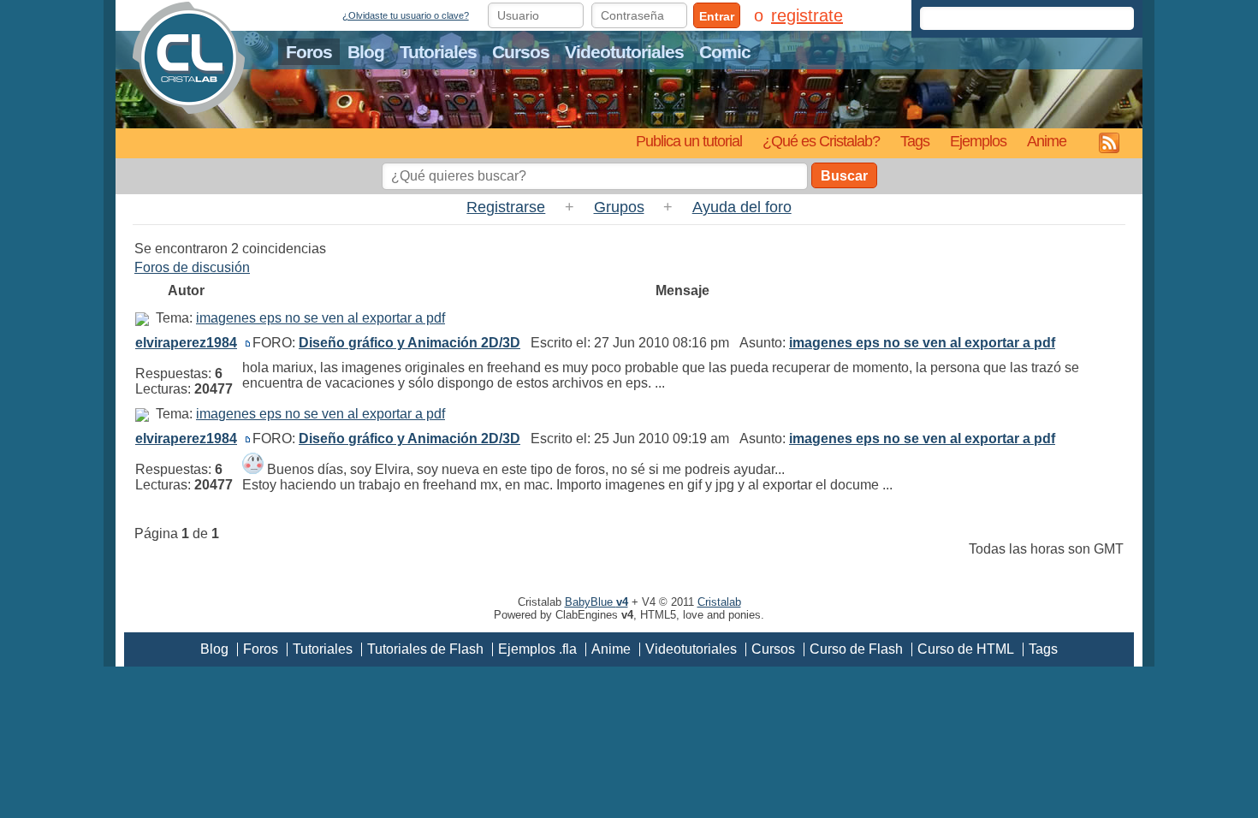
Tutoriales (438, 52)
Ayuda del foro (742, 207)
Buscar (844, 176)
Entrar (716, 16)
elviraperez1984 (186, 342)
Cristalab (719, 602)
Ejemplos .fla (537, 649)
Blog (365, 52)
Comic (725, 52)
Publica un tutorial (689, 141)
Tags (914, 141)
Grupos (619, 207)
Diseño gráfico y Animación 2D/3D (409, 342)
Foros (309, 52)
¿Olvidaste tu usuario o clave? (405, 15)
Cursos (520, 52)
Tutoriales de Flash (425, 649)
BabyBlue (596, 602)
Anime (1046, 141)
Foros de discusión (192, 267)
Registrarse (505, 207)
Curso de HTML (965, 649)
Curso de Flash (856, 649)
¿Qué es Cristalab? (821, 141)
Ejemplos (978, 141)
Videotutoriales (624, 52)
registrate (807, 15)
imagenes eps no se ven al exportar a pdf (320, 318)
